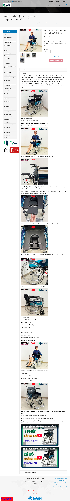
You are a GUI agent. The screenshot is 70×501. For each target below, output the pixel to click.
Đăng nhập (51, 1)
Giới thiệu (39, 5)
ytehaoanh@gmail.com (32, 490)
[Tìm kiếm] (62, 5)
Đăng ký (57, 1)
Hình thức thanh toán (63, 480)
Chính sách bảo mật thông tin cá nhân (60, 488)
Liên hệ (57, 5)
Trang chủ (32, 5)
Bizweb (37, 493)
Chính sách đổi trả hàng (29, 472)
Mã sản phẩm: (47, 39)
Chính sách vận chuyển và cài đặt (60, 482)
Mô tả (24, 69)
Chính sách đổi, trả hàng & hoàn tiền (60, 486)
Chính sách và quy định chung (61, 478)
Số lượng (46, 49)
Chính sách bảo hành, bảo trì (61, 484)
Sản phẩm (46, 5)
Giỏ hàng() (63, 1)
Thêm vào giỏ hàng (56, 60)
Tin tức (52, 5)
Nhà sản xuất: (47, 36)
